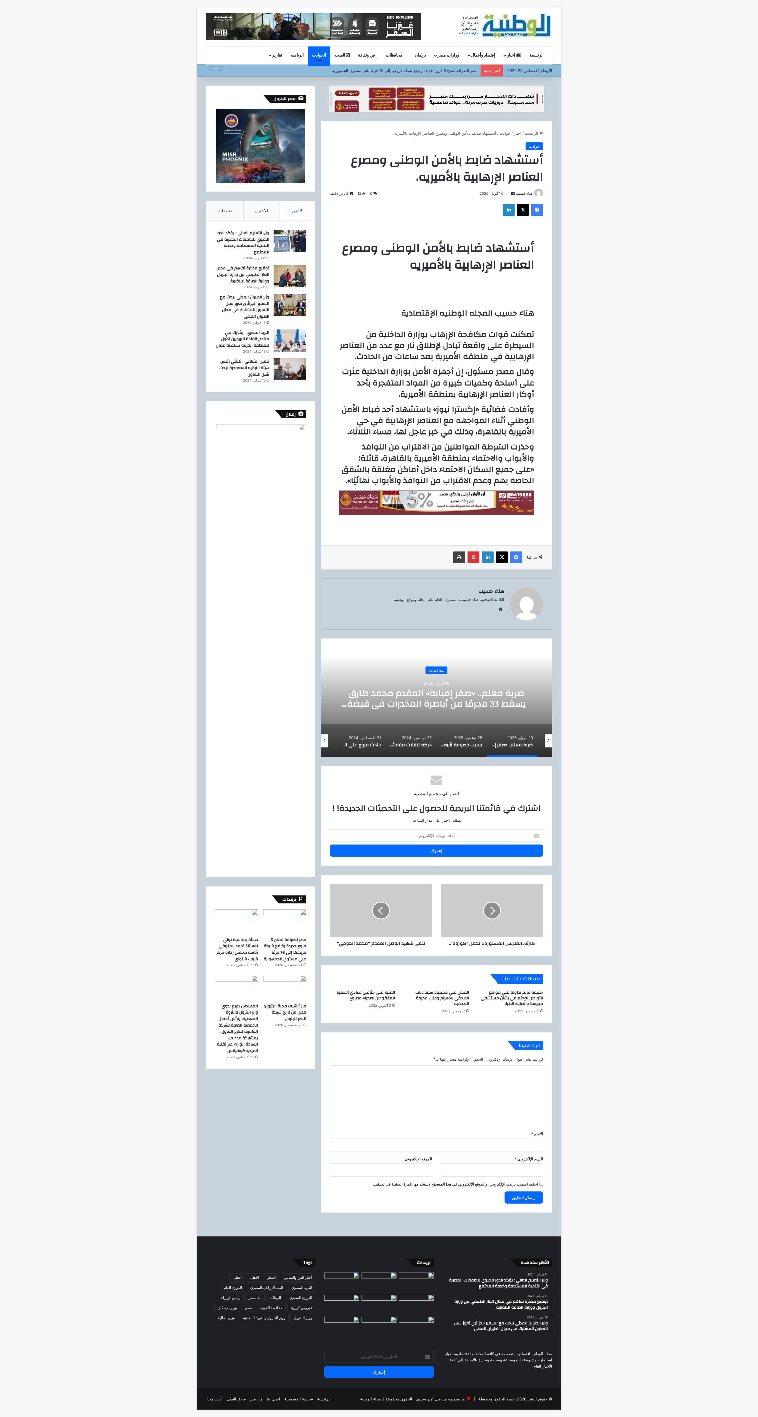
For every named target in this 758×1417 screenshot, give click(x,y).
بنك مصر (255, 1297)
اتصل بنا (273, 1399)
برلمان (420, 55)
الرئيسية (537, 55)
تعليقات (225, 210)
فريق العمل (236, 1399)
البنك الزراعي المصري (266, 1287)
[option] (436, 697)
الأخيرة (261, 210)
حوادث (505, 133)
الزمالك (275, 1297)
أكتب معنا (215, 1399)
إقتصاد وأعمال (483, 55)
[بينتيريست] (473, 557)
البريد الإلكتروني (528, 1159)
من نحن (256, 1399)
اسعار (271, 1277)
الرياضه (297, 55)
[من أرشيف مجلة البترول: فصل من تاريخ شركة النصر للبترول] (284, 988)
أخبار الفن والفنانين (298, 1277)
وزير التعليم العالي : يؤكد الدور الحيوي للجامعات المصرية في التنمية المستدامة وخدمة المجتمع (242, 242)
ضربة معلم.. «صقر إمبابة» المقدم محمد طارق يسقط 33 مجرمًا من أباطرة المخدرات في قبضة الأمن (436, 704)
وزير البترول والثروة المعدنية (264, 1317)
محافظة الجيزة (271, 1307)
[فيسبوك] (537, 210)
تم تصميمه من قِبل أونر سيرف (440, 1399)
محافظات (394, 55)
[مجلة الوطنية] (504, 26)
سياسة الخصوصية (298, 1399)
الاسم (537, 1133)
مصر (248, 1307)
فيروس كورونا (301, 1307)
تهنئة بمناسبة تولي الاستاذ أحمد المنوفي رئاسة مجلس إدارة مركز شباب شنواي (237, 949)
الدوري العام (233, 1287)
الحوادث (319, 55)
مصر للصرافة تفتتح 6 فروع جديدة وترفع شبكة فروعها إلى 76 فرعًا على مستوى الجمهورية (405, 70)
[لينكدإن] (509, 210)
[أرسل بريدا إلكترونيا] (513, 193)
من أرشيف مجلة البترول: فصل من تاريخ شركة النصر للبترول (285, 1012)
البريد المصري (301, 1287)
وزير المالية (226, 1317)
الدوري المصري (300, 1297)
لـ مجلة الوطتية (372, 1399)
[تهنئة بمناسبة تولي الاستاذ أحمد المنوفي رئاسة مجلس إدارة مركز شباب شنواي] (236, 921)
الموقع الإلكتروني (418, 1159)
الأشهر (297, 210)
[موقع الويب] (500, 609)
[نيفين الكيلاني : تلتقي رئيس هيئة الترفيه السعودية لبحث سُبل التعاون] (290, 369)
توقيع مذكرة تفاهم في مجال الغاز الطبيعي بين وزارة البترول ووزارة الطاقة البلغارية (242, 274)
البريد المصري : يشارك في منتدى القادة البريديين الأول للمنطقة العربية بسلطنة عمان (242, 339)
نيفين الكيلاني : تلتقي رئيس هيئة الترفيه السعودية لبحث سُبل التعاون (244, 368)
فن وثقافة (367, 55)
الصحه (340, 55)
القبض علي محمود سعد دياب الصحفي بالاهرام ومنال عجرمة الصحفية (442, 998)
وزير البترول (303, 1317)
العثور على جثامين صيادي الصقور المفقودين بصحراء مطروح (366, 995)
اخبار (511, 55)
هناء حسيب (523, 193)
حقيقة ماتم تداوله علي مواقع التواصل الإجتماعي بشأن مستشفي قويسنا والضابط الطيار (512, 998)
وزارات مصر (448, 55)
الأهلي (254, 1277)
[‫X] (523, 210)
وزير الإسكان (227, 1307)
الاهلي (237, 1277)
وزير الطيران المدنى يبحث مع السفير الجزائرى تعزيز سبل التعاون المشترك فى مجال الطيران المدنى (244, 306)
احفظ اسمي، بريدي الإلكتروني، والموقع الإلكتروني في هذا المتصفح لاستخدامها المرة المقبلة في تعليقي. (455, 1184)
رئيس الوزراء (230, 1297)
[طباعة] (459, 557)
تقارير (277, 55)
